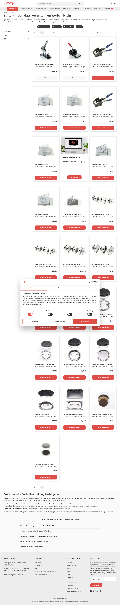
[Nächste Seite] (50, 33)
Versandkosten (55, 601)
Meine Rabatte (71, 565)
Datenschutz (38, 565)
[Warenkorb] (114, 3)
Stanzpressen (57, 27)
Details (46, 78)
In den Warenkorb (103, 78)
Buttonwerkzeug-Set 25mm (100, 214)
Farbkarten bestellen (73, 583)
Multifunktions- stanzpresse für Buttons (72, 64)
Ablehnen (35, 321)
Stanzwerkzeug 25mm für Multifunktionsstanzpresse (43, 114)
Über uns (70, 563)
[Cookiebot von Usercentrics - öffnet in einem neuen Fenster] (90, 282)
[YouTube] (93, 591)
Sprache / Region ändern (74, 591)
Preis (5, 38)
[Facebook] (91, 591)
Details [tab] (60, 288)
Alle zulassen (85, 321)
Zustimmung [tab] (34, 288)
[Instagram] (96, 591)
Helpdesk (70, 585)
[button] (60, 526)
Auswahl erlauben (60, 321)
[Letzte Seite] (54, 33)
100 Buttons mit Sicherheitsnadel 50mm (73, 364)
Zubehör (79, 27)
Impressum (38, 563)
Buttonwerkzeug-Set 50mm (71, 264)
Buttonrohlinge (68, 27)
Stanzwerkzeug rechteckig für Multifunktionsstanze (72, 214)
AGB (36, 568)
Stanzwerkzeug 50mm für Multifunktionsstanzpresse (43, 164)
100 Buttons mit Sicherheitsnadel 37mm (45, 364)
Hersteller (7, 32)
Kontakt (69, 571)
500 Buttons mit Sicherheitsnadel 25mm (102, 314)
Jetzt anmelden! (74, 177)
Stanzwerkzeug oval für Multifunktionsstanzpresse (43, 214)
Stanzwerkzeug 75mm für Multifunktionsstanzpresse (100, 164)
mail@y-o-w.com (8, 565)
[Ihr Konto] (111, 3)
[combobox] (56, 4)
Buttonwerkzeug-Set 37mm (43, 264)
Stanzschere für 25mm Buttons (101, 64)
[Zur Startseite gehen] (9, 4)
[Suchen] (80, 4)
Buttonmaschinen (43, 27)
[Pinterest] (100, 591)
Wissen (69, 568)
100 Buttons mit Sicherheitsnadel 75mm (102, 364)
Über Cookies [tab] (86, 288)
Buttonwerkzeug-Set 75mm (100, 264)
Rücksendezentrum (73, 588)
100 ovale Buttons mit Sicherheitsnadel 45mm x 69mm (44, 414)
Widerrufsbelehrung (41, 574)
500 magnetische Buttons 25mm (102, 414)
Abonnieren (96, 585)
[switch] (50, 314)
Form (5, 35)
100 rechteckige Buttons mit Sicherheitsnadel (72, 414)
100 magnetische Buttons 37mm (44, 464)
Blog (68, 574)
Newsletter (70, 577)
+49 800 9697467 (18, 563)
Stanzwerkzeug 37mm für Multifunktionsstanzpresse (71, 114)
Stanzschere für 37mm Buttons (101, 114)
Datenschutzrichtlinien (97, 571)
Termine (69, 580)
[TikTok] (98, 591)
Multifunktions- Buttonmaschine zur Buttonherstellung (45, 64)
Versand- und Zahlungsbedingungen (45, 571)
